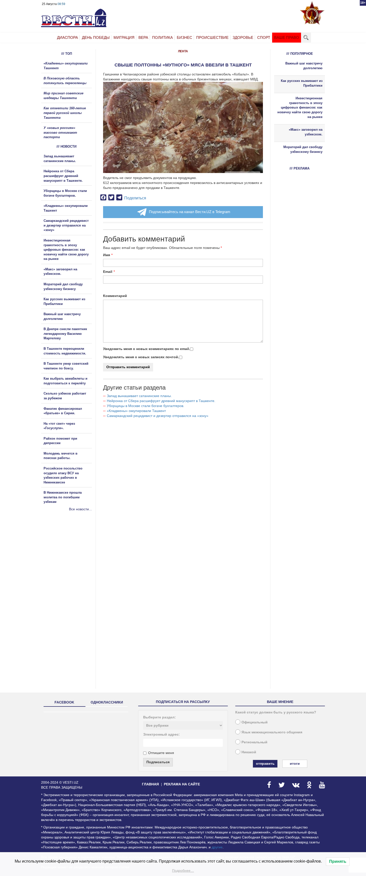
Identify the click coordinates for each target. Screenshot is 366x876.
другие (217, 847)
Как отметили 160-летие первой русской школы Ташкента (65, 112)
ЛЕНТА (183, 51)
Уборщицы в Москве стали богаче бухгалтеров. (145, 406)
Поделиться (135, 198)
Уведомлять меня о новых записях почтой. (141, 357)
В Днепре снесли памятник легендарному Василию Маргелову (65, 333)
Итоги (295, 763)
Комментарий (115, 296)
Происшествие (212, 37)
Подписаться (158, 762)
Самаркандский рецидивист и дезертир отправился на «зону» (157, 416)
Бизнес (184, 37)
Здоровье (243, 37)
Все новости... (80, 509)
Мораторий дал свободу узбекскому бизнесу (302, 149)
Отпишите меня (161, 753)
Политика (162, 37)
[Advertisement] (71, 565)
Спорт (263, 37)
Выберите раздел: (159, 717)
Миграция (124, 37)
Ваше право (286, 37)
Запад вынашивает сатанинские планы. (139, 396)
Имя (106, 255)
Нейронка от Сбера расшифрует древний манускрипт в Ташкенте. (161, 401)
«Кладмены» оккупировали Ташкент (136, 411)
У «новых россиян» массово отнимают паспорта (60, 132)
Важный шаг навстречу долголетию (303, 65)
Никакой (249, 752)
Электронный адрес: (161, 734)
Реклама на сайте (182, 784)
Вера (143, 37)
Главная (150, 784)
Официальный (255, 722)
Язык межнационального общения (272, 732)
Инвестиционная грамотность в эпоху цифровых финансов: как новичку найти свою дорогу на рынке (66, 249)
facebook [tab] (64, 702)
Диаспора (67, 37)
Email (107, 272)
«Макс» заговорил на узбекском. (305, 132)
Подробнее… (183, 871)
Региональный (254, 742)
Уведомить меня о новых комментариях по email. (146, 349)
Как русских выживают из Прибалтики (301, 83)
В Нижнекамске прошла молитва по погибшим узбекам (63, 497)
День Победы (96, 37)
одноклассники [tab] (107, 702)
